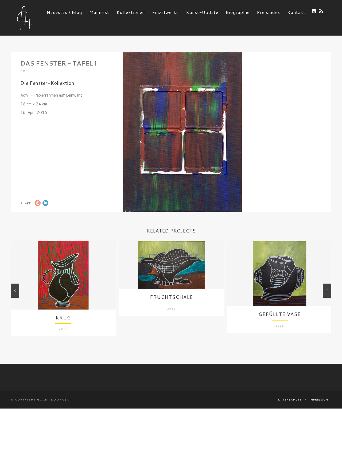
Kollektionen (131, 12)
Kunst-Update (202, 12)
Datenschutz (290, 399)
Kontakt (296, 12)
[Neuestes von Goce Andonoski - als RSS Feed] (321, 11)
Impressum (318, 399)
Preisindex (268, 12)
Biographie (238, 12)
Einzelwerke (165, 12)
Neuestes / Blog (64, 12)
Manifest (99, 12)
